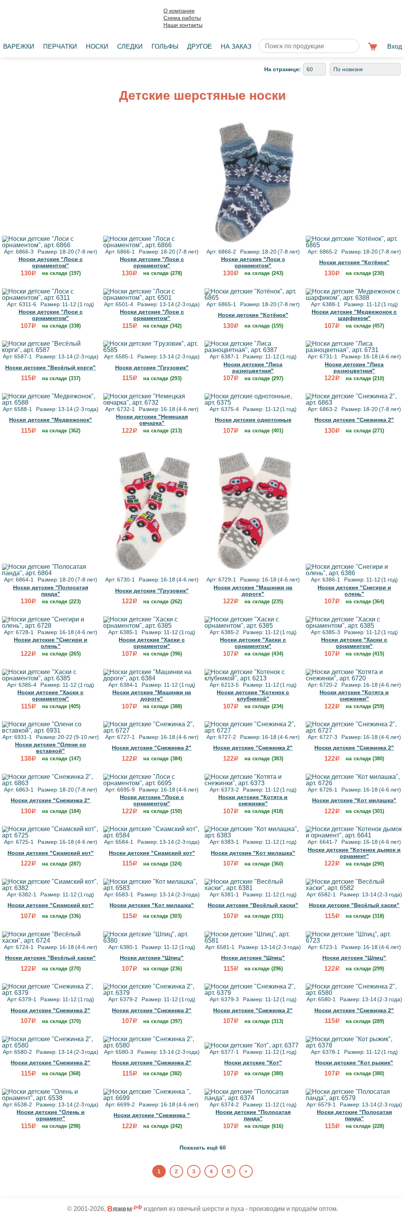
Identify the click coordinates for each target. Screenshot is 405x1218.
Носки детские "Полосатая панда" (50, 590)
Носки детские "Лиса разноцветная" (252, 367)
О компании (179, 11)
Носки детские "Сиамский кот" (51, 853)
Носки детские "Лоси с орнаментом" (51, 262)
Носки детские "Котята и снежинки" (354, 695)
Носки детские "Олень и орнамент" (51, 1115)
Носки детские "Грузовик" (152, 367)
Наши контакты (182, 25)
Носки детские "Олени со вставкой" (50, 747)
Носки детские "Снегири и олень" (354, 590)
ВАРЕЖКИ (18, 46)
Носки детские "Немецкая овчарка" (152, 419)
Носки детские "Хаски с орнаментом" (152, 642)
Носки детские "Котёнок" (354, 262)
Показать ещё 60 (203, 1147)
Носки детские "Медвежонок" (50, 420)
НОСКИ (97, 46)
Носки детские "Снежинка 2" (354, 420)
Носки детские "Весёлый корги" (50, 367)
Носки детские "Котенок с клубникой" (253, 695)
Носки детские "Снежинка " (152, 1115)
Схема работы (182, 18)
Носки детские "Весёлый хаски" (253, 905)
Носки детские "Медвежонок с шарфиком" (354, 315)
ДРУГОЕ (199, 46)
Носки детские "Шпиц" (152, 958)
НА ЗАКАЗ (236, 46)
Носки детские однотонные (253, 420)
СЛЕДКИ (130, 46)
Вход (394, 46)
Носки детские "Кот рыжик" (354, 1062)
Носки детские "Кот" (253, 1062)
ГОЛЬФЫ (164, 46)
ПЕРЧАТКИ (60, 46)
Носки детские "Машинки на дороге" (253, 590)
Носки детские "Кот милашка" (354, 800)
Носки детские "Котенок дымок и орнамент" (354, 853)
